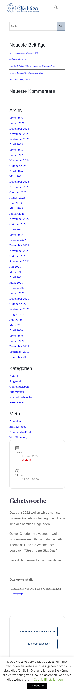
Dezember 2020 (19, 298)
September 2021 (19, 261)
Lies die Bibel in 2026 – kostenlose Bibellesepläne (32, 66)
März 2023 (16, 208)
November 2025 (19, 133)
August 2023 (17, 197)
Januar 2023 (17, 213)
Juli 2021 (15, 266)
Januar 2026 (17, 123)
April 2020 (16, 330)
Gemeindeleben (19, 386)
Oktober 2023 (18, 192)
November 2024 (19, 160)
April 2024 (16, 171)
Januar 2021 (17, 293)
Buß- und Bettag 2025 (19, 79)
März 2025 (16, 149)
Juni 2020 (15, 319)
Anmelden (15, 421)
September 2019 (19, 351)
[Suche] (54, 8)
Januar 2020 (17, 341)
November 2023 (19, 187)
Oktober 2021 (18, 256)
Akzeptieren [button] (37, 685)
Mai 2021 (15, 272)
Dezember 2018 (19, 357)
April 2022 (16, 229)
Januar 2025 (17, 155)
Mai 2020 (15, 325)
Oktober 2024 (18, 165)
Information (16, 391)
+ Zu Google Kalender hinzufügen (38, 631)
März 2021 (16, 282)
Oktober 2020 (18, 303)
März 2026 (16, 117)
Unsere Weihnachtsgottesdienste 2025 (26, 72)
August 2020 (17, 314)
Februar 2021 (17, 288)
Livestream (17, 593)
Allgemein (15, 381)
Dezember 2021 (19, 245)
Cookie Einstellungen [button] (48, 679)
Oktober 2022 (18, 224)
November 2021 (19, 250)
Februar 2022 (17, 240)
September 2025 (19, 139)
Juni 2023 (15, 202)
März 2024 (16, 176)
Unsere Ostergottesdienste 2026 (23, 52)
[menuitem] (54, 8)
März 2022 (16, 234)
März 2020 (16, 335)
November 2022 (19, 218)
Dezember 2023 (19, 181)
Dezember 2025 (19, 128)
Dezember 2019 (19, 346)
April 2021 (16, 277)
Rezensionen (17, 402)
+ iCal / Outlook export (38, 643)
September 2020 (19, 309)
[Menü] (63, 8)
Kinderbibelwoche (20, 397)
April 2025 (16, 144)
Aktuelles (15, 375)
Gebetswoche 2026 (18, 59)
